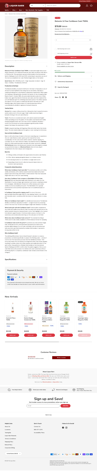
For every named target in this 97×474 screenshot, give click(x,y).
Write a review (61, 357)
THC (48, 10)
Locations (7, 429)
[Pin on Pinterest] (66, 97)
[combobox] (54, 5)
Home (6, 13)
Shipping (57, 29)
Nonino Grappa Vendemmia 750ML (29, 319)
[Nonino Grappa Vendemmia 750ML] (30, 307)
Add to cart (73, 57)
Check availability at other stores (65, 66)
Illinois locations (47, 382)
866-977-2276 (38, 429)
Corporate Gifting (10, 448)
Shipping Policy (9, 441)
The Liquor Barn (11, 460)
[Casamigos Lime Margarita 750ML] (66, 307)
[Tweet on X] (59, 97)
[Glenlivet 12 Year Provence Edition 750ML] (48, 307)
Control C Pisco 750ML (10, 319)
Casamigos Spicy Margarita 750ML (83, 319)
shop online (56, 382)
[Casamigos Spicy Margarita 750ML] (84, 307)
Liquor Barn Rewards (10, 435)
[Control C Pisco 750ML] (12, 307)
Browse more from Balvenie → (62, 34)
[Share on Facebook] (62, 97)
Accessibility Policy (39, 432)
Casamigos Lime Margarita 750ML (65, 319)
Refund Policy (8, 445)
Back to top (49, 415)
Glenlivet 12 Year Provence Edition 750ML (47, 320)
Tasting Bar (8, 432)
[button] (91, 5)
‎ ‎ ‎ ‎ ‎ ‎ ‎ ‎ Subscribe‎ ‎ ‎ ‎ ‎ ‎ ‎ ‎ (65, 406)
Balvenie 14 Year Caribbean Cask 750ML (17, 13)
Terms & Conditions (10, 438)
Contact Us (37, 426)
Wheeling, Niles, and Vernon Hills (40, 376)
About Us (7, 426)
